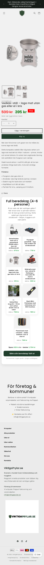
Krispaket (7, 428)
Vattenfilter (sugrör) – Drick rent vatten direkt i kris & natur (14, 305)
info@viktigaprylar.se (12, 495)
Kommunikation (10, 447)
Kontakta (7, 460)
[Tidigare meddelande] (4, 4)
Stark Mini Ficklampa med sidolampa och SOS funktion (30, 304)
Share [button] (6, 193)
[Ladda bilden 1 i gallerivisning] (8, 92)
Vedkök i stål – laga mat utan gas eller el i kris (14, 272)
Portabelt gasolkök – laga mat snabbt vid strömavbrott (30, 242)
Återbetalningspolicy (30, 554)
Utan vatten (8, 442)
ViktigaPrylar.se (17, 554)
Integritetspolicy (13, 557)
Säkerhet (7, 451)
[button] (4, 13)
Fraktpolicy (34, 557)
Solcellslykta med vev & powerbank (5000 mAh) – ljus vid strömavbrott (14, 243)
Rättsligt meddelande (30, 560)
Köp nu (22, 136)
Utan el (6, 437)
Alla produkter (9, 433)
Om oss (7, 456)
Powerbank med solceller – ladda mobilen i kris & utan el (22, 333)
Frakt (10, 116)
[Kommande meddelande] (40, 4)
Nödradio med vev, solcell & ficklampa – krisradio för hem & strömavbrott (30, 273)
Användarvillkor (24, 557)
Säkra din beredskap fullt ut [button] (22, 353)
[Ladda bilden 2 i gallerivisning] (22, 92)
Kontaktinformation (15, 560)
